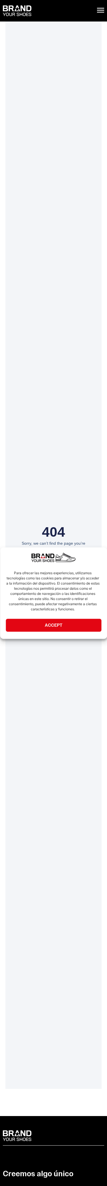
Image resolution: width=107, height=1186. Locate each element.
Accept (53, 625)
